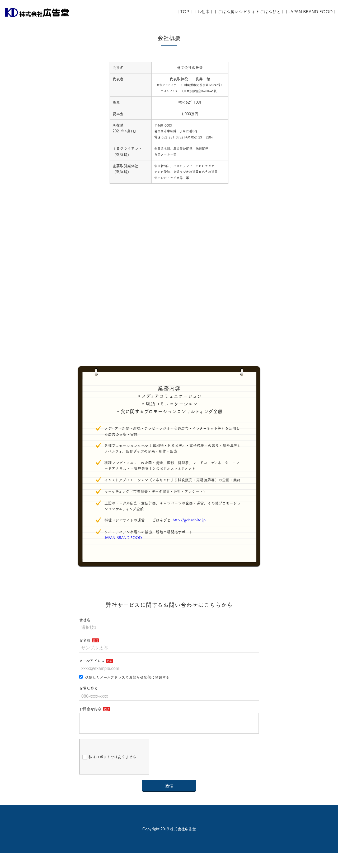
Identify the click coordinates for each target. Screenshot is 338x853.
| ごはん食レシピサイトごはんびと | (249, 12)
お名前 (84, 640)
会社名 (84, 620)
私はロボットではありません (112, 757)
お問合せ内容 (90, 709)
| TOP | (184, 12)
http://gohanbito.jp (189, 520)
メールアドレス (92, 660)
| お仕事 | (203, 12)
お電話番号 (88, 688)
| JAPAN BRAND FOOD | (310, 12)
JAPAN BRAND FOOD (124, 538)
